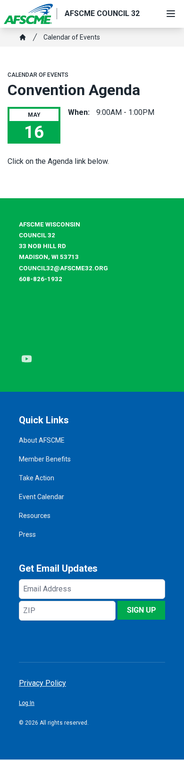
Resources (34, 515)
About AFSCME (42, 440)
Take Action (36, 478)
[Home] (22, 37)
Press (27, 534)
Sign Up (141, 610)
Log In (26, 703)
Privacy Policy (42, 683)
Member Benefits (45, 459)
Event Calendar (41, 497)
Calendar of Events (71, 37)
